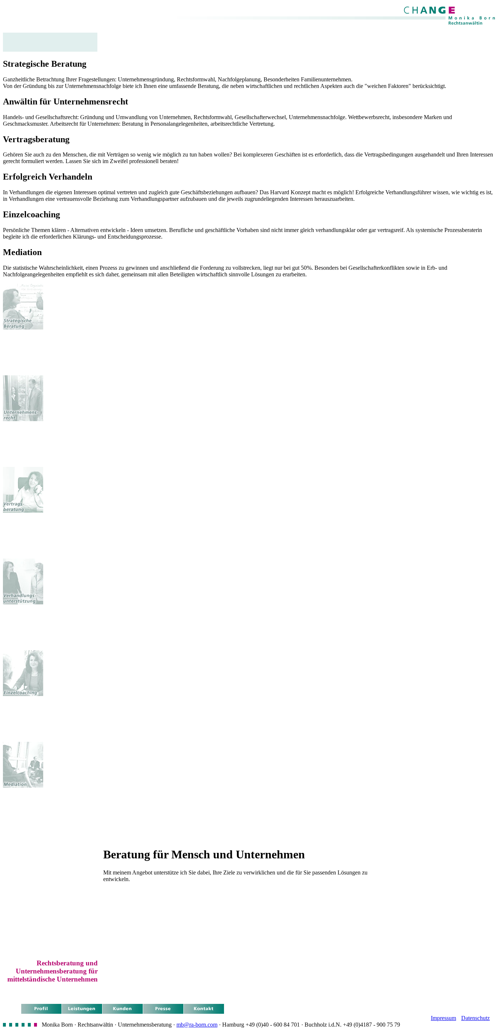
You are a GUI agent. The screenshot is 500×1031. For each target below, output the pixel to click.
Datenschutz (475, 1018)
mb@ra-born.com (196, 1024)
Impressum (443, 1018)
